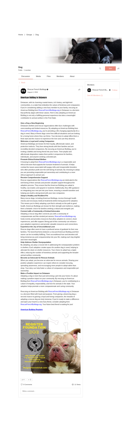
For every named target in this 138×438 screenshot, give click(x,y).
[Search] (100, 68)
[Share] (79, 89)
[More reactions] (29, 379)
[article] (50, 241)
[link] (25, 76)
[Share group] (118, 68)
